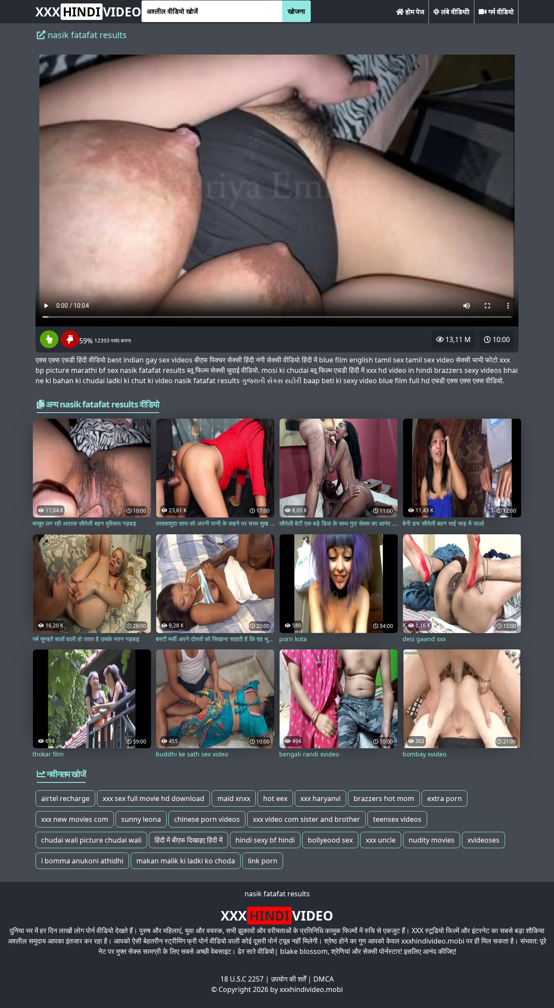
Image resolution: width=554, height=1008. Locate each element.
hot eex (275, 798)
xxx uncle (381, 840)
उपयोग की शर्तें (288, 979)
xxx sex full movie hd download (153, 798)
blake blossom (304, 951)
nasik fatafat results (277, 893)
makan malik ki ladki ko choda (185, 861)
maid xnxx (233, 798)
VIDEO (88, 11)
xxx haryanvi (320, 798)
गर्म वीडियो (500, 11)
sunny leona (141, 819)
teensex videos (397, 819)
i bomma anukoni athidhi (82, 861)
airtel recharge (65, 798)
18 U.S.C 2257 (242, 979)
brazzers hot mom (384, 798)
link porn (262, 861)
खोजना (296, 11)
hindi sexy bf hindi (265, 840)
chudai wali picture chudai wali (91, 840)
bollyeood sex (330, 840)
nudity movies (431, 840)
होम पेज (414, 11)
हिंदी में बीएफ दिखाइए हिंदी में (188, 840)
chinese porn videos (207, 819)
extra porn (444, 798)
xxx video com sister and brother (306, 819)
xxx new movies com (74, 819)
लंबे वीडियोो (454, 11)
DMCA (323, 979)
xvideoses (483, 840)
